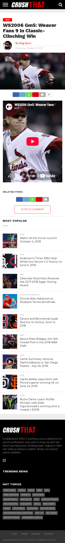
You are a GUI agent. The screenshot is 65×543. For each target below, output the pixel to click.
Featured (9, 490)
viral (37, 504)
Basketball (10, 499)
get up (39, 513)
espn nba (38, 495)
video (22, 490)
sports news (11, 517)
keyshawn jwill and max (18, 513)
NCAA (7, 508)
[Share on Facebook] (16, 93)
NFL (47, 490)
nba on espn (11, 495)
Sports (25, 495)
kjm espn (26, 504)
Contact (49, 534)
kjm (36, 499)
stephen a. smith (32, 517)
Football (18, 508)
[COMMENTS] (49, 93)
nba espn (26, 499)
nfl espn (51, 513)
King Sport (25, 43)
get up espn (47, 508)
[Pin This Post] (35, 93)
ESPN (31, 490)
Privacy (35, 534)
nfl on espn (10, 504)
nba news (49, 504)
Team (14, 534)
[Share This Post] (22, 93)
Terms (24, 534)
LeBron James (50, 499)
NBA (39, 490)
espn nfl (32, 508)
